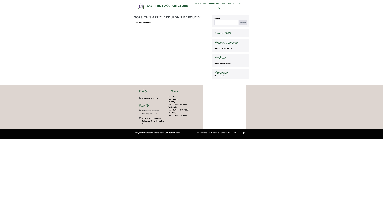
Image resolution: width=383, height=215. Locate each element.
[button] (219, 8)
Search (217, 19)
